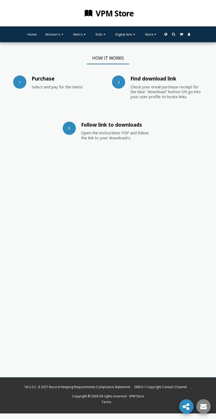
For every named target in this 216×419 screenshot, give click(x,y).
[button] (173, 34)
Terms (106, 402)
